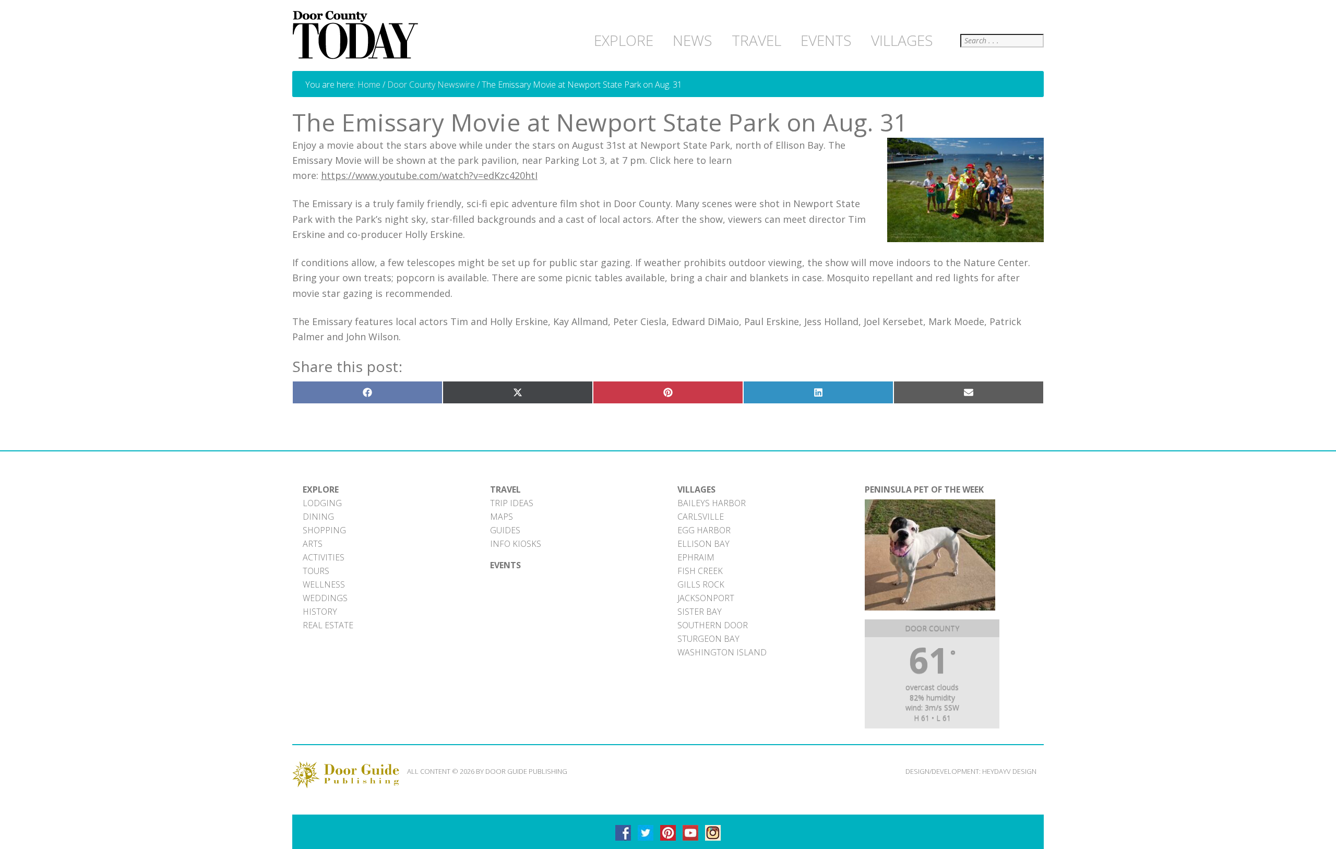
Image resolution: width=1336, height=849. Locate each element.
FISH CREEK (700, 571)
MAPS (501, 516)
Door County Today (357, 35)
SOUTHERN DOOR (712, 625)
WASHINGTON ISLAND (722, 652)
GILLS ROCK (700, 584)
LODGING (322, 503)
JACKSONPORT (705, 598)
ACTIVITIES (323, 557)
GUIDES (505, 530)
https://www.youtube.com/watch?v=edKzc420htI (429, 175)
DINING (318, 516)
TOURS (316, 571)
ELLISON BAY (703, 543)
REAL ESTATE (328, 625)
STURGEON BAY (708, 638)
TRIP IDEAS (511, 503)
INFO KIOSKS (515, 543)
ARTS (313, 543)
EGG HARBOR (704, 530)
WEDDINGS (325, 598)
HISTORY (320, 611)
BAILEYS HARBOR (711, 503)
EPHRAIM (695, 557)
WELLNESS (324, 584)
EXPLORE (321, 489)
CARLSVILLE (700, 516)
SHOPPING (324, 530)
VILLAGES (696, 489)
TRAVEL (505, 489)
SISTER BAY (699, 611)
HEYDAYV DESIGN (1009, 771)
